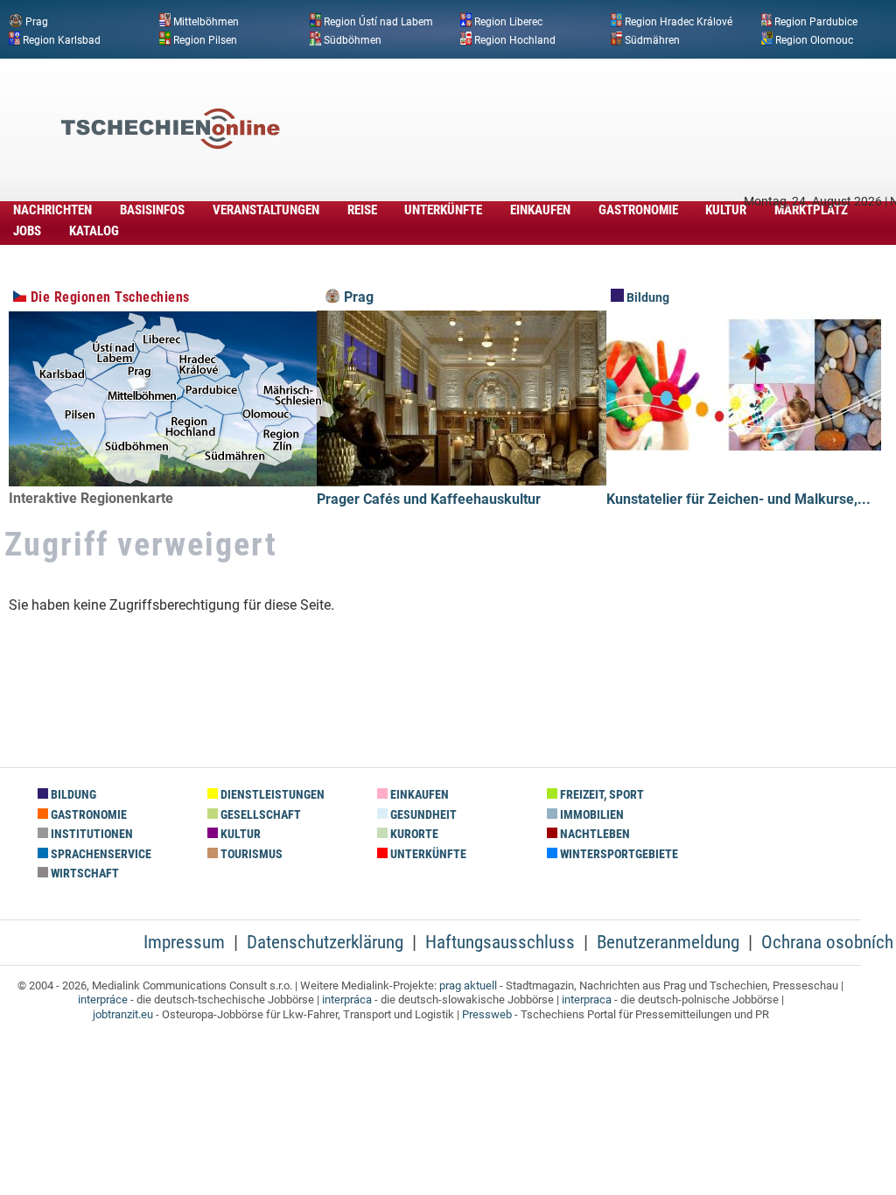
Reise (362, 210)
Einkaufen (540, 210)
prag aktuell (468, 985)
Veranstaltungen (266, 210)
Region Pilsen (205, 39)
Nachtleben (593, 834)
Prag (36, 22)
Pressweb (487, 1014)
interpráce (103, 999)
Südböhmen (353, 39)
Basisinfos (152, 210)
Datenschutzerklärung (325, 942)
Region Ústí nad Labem (378, 22)
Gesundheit (422, 814)
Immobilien (590, 814)
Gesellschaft (259, 814)
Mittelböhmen (206, 22)
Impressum (184, 942)
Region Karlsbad (62, 39)
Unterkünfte (443, 210)
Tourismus (250, 854)
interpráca (347, 999)
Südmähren (652, 39)
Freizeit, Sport (600, 794)
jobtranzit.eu (123, 1014)
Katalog (94, 231)
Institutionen (90, 834)
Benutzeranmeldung (668, 942)
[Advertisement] (572, 102)
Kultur (725, 210)
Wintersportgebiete (617, 854)
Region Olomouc (814, 39)
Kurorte (413, 834)
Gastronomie (638, 210)
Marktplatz (811, 210)
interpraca (587, 999)
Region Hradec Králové (678, 22)
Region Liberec (508, 22)
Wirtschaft (83, 873)
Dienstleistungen (271, 794)
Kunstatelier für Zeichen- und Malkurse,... (738, 499)
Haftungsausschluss (500, 942)
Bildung (646, 297)
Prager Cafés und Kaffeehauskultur (429, 499)
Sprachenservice (99, 854)
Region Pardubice (816, 22)
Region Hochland (515, 39)
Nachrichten (52, 210)
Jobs (27, 231)
